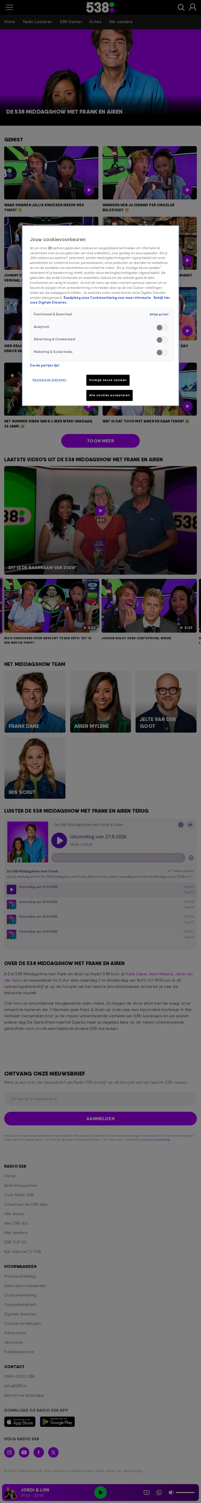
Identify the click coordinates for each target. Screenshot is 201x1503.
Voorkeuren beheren (49, 380)
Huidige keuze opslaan (108, 380)
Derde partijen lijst (44, 365)
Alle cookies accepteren (109, 395)
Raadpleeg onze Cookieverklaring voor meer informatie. (108, 298)
